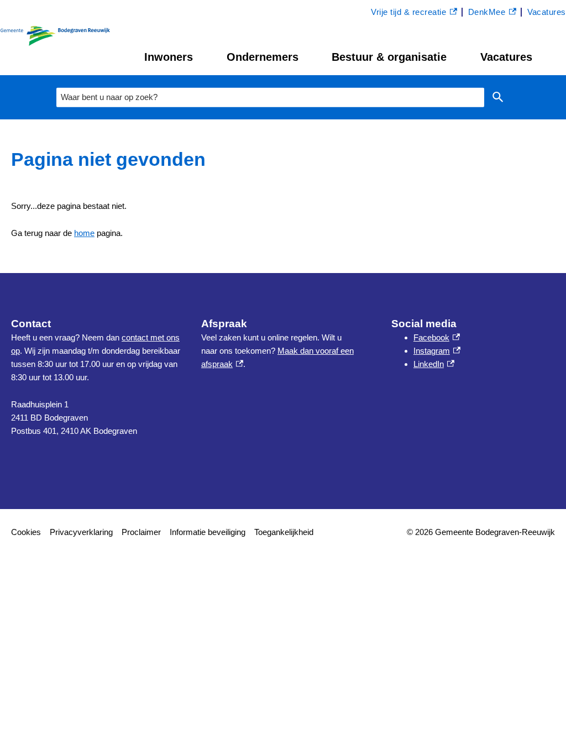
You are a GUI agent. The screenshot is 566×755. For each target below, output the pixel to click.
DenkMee (492, 13)
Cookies (26, 532)
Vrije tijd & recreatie (408, 13)
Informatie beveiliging (207, 532)
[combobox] (270, 97)
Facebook (436, 337)
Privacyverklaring (81, 532)
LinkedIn (433, 364)
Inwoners (168, 57)
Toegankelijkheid (283, 532)
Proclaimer (141, 532)
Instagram (436, 350)
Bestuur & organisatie (389, 57)
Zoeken (498, 97)
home (84, 233)
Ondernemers (262, 57)
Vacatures (506, 57)
